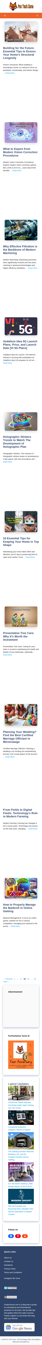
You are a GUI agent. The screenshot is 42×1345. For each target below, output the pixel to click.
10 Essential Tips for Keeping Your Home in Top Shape (21, 542)
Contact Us (8, 1261)
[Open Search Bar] (37, 15)
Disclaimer (8, 1265)
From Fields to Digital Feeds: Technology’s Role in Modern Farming (20, 813)
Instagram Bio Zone (12, 1278)
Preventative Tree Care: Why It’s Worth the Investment (18, 636)
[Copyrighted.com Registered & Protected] (10, 1298)
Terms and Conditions (13, 1272)
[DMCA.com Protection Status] (10, 1289)
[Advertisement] (21, 98)
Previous (8, 979)
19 (28, 979)
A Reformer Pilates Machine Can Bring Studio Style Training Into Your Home (21, 1105)
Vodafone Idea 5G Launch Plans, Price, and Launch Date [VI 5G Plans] (20, 345)
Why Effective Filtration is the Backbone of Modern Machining (20, 250)
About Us (8, 1258)
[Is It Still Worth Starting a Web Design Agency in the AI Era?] (21, 1172)
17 (21, 979)
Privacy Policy (9, 1269)
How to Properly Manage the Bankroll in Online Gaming (19, 908)
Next (7, 982)
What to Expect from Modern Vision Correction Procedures (20, 152)
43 (35, 979)
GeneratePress (24, 1342)
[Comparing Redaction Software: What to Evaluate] (21, 1118)
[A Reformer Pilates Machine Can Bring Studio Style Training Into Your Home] (21, 1093)
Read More (9, 73)
